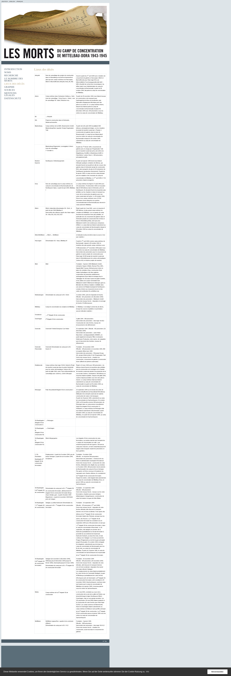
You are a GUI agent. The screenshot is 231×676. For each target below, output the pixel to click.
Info (147, 672)
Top (105, 641)
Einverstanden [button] (217, 672)
